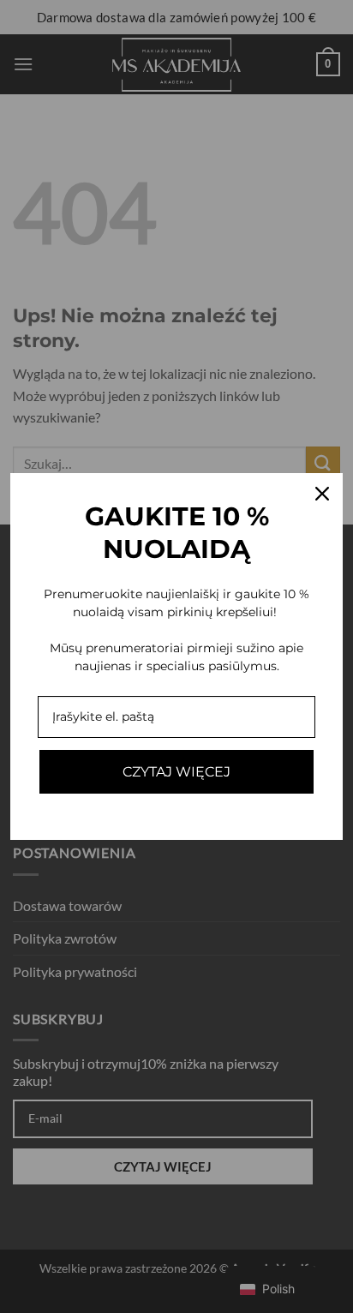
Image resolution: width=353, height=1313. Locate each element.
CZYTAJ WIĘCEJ (176, 772)
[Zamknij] (322, 493)
